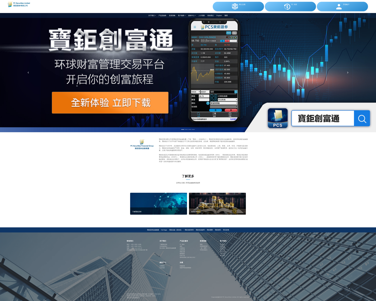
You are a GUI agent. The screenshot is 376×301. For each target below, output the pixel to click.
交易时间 (222, 246)
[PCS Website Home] (19, 4)
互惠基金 (182, 248)
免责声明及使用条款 (185, 267)
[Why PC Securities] (217, 203)
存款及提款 (223, 251)
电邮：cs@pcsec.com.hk (134, 248)
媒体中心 (163, 262)
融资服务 (182, 253)
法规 (181, 262)
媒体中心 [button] (191, 15)
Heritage (164, 230)
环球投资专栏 (204, 246)
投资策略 (172, 15)
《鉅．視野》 (204, 248)
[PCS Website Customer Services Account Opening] (342, 10)
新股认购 (182, 251)
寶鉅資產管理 (189, 230)
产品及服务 (163, 15)
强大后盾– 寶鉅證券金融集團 (168, 248)
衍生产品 (182, 255)
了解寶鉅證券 (163, 244)
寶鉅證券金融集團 (153, 230)
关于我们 (163, 241)
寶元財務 (226, 230)
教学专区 (222, 255)
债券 (181, 246)
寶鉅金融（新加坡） (176, 230)
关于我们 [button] (151, 15)
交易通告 (162, 266)
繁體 (226, 15)
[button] (28, 72)
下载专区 (222, 253)
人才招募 (201, 15)
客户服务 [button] (181, 15)
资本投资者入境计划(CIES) (187, 257)
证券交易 (182, 250)
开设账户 (222, 244)
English (219, 15)
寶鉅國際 (210, 230)
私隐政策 (182, 266)
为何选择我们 (163, 246)
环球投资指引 (204, 250)
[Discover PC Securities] (159, 203)
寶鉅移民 (218, 230)
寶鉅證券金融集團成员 (133, 297)
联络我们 (210, 15)
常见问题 (222, 250)
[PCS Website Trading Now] (239, 10)
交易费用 (222, 248)
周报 (201, 244)
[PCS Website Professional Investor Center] (291, 10)
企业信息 (162, 267)
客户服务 (223, 241)
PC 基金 (182, 244)
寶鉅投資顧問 (200, 230)
